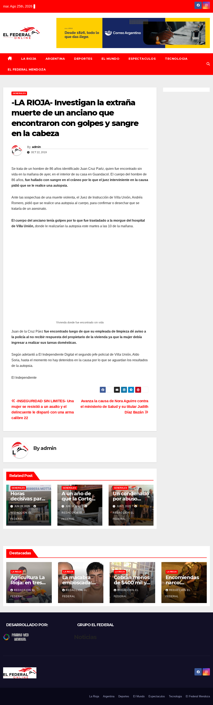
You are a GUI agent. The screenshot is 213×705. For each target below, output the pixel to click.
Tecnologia (176, 59)
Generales (19, 93)
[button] (208, 64)
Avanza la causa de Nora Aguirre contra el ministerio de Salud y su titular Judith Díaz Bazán (114, 406)
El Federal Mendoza (27, 69)
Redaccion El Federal (21, 515)
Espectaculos (142, 59)
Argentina (55, 59)
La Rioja (28, 59)
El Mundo (110, 59)
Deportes (83, 59)
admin (36, 147)
